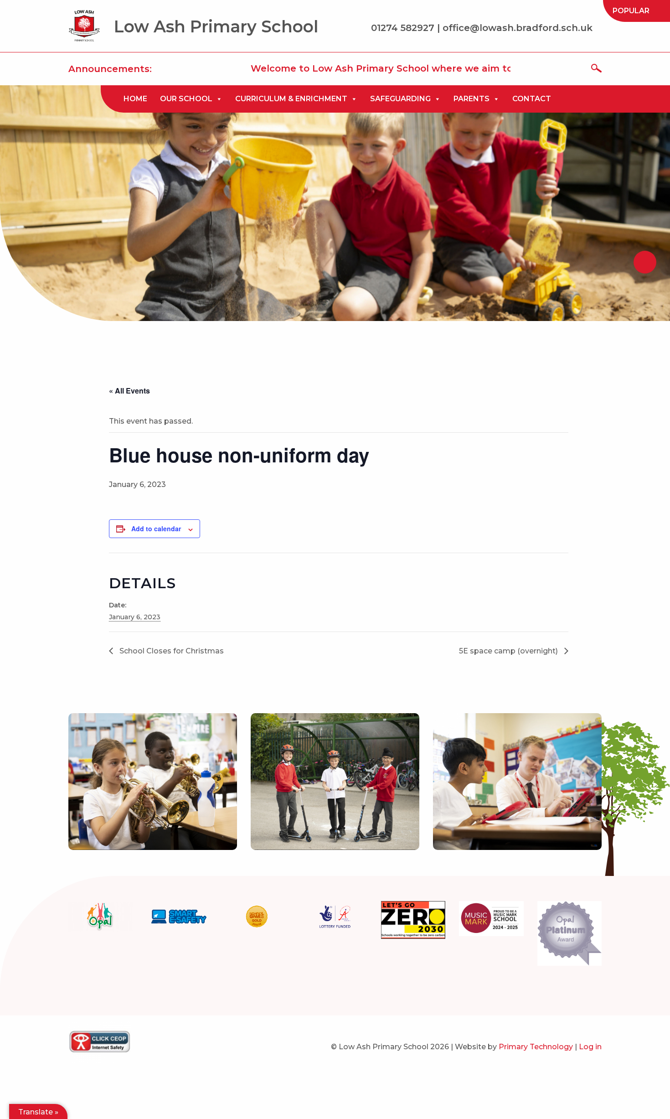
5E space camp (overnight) (509, 651)
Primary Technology (536, 1046)
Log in (590, 1046)
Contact (531, 98)
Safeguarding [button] (400, 98)
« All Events (129, 390)
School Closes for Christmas (171, 651)
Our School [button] (186, 98)
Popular (631, 10)
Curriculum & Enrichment (291, 98)
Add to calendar (156, 528)
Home (135, 98)
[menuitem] (631, 11)
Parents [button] (472, 98)
